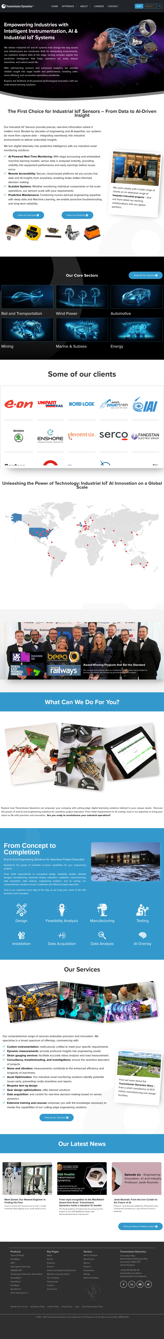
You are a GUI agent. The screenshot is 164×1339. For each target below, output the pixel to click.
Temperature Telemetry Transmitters (27, 1274)
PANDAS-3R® (17, 1270)
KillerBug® (15, 1285)
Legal (77, 1306)
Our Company (53, 1277)
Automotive (89, 1270)
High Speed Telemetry (20, 1266)
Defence (87, 1266)
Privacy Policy (66, 1306)
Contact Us (52, 1289)
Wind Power (89, 1259)
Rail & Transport (91, 1255)
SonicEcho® (16, 1289)
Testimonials (52, 1281)
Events (50, 1259)
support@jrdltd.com (128, 1276)
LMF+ (13, 1262)
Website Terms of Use (19, 1306)
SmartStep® (16, 1281)
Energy (87, 1274)
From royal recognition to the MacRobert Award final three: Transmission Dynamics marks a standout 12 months (81, 1202)
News (49, 1255)
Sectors (50, 1266)
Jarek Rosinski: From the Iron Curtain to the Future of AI (135, 1201)
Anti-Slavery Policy (37, 1306)
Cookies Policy (53, 1306)
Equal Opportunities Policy (93, 1306)
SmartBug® (15, 1259)
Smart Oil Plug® (17, 1255)
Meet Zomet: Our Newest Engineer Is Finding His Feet (24, 1201)
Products (51, 1262)
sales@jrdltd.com (127, 1273)
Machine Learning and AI (58, 1274)
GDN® (139, 6)
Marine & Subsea (91, 1277)
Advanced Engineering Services (61, 1270)
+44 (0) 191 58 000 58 (129, 1270)
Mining (87, 1262)
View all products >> (20, 1292)
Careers (50, 1285)
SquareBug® (16, 1277)
